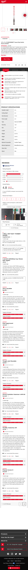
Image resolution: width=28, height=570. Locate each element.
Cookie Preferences (20, 563)
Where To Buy (7, 59)
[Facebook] (8, 554)
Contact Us (17, 565)
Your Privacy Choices (8, 563)
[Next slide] (25, 15)
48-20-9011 (5, 38)
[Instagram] (12, 554)
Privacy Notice (11, 565)
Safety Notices (18, 560)
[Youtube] (20, 554)
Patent (12, 560)
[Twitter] (16, 554)
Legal (8, 560)
